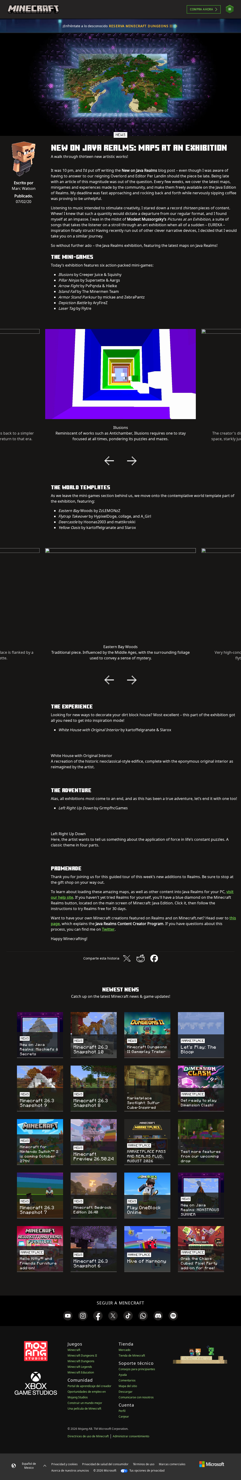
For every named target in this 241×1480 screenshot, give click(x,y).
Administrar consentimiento (131, 1436)
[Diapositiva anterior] (109, 461)
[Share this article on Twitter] (127, 958)
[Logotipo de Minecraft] (33, 9)
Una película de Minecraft (84, 1409)
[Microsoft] (211, 1464)
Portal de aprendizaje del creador (89, 1386)
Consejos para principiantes (137, 1369)
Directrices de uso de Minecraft (88, 1436)
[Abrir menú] (229, 9)
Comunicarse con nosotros (136, 1397)
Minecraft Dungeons (81, 1361)
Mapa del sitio (128, 1386)
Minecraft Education (81, 1372)
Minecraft (74, 1350)
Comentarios (127, 1380)
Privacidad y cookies (64, 1464)
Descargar (126, 1392)
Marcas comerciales (172, 1464)
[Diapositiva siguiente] (132, 461)
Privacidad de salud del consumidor (105, 1464)
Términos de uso (143, 1464)
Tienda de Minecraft (132, 1356)
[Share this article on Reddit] (140, 958)
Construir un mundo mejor (85, 1403)
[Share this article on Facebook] (154, 958)
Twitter (108, 929)
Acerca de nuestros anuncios (70, 1470)
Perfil (122, 1411)
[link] (67, 1315)
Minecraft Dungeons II (82, 1356)
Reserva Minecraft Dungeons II (141, 26)
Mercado (124, 1350)
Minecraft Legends (80, 1367)
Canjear (124, 1417)
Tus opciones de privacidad (147, 1470)
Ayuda (123, 1375)
